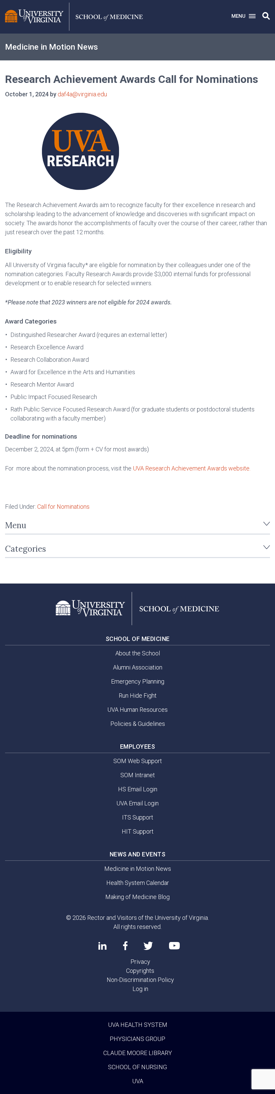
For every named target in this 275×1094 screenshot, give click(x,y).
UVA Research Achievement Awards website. (192, 468)
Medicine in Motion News (51, 47)
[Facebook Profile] (125, 945)
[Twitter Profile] (148, 946)
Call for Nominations (63, 506)
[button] (266, 16)
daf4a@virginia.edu (82, 94)
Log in (140, 988)
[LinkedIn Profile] (102, 946)
